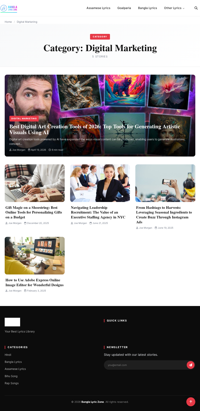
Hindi (8, 354)
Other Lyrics (172, 8)
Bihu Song (11, 376)
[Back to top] (190, 401)
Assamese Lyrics (98, 8)
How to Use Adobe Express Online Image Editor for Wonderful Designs (34, 282)
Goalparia (124, 8)
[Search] (196, 8)
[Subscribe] (191, 365)
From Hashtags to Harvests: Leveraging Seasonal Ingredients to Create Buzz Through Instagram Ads (164, 215)
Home (8, 21)
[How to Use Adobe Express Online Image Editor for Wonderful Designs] (35, 255)
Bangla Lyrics (147, 8)
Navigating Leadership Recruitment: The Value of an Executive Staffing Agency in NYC (98, 212)
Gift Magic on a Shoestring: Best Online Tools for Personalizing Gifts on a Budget (33, 212)
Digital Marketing (24, 118)
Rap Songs (12, 383)
